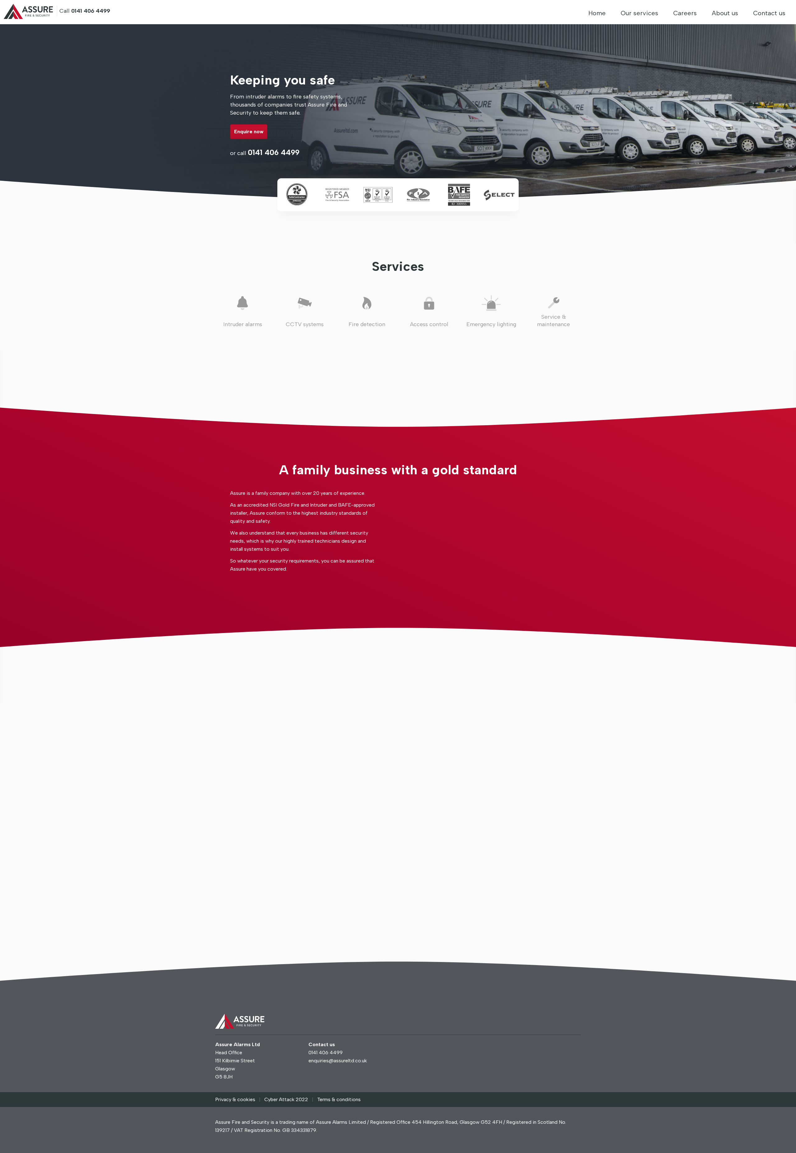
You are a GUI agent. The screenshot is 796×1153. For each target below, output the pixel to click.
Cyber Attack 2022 (286, 1099)
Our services (639, 13)
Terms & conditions (339, 1099)
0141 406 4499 (273, 152)
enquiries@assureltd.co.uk (337, 1061)
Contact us (769, 13)
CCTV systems (305, 324)
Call (84, 10)
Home (597, 13)
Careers (685, 13)
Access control (429, 324)
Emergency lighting (491, 324)
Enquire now (248, 131)
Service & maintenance (553, 320)
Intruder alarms (242, 324)
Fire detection (367, 324)
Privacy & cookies (235, 1099)
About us (725, 13)
